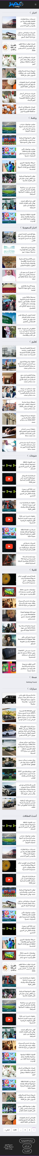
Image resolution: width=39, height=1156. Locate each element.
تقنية (34, 569)
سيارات (33, 688)
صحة (34, 677)
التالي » (7, 1130)
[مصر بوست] (16, 4)
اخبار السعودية (29, 227)
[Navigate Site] (35, 4)
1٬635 (15, 1130)
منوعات (33, 455)
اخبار (34, 12)
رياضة (34, 118)
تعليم (34, 341)
